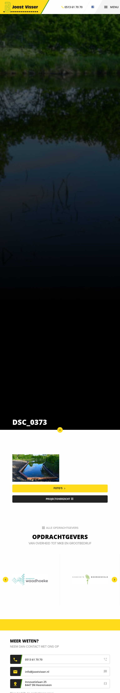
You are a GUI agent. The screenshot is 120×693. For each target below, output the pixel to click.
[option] (30, 579)
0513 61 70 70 (33, 659)
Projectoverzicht (58, 499)
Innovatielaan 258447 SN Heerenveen (38, 683)
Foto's (58, 488)
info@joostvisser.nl (37, 671)
